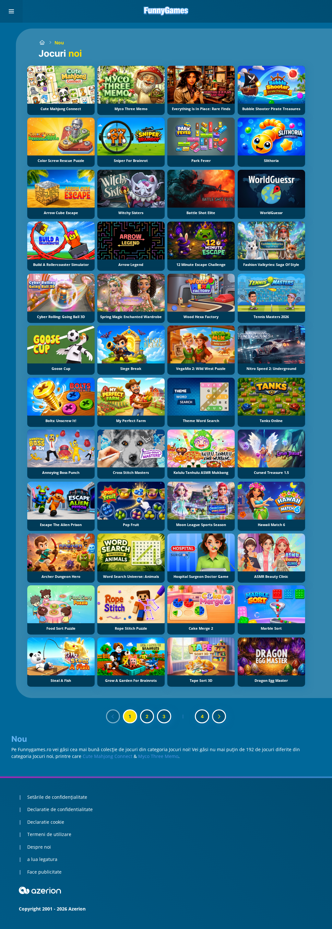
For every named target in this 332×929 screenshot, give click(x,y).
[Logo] (166, 11)
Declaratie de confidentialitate (60, 809)
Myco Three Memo (158, 756)
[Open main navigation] (11, 11)
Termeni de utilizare (49, 834)
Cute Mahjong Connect (107, 756)
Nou (59, 43)
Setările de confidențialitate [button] (57, 797)
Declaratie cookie (45, 822)
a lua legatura (42, 859)
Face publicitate (44, 872)
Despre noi (39, 847)
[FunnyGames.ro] (42, 42)
